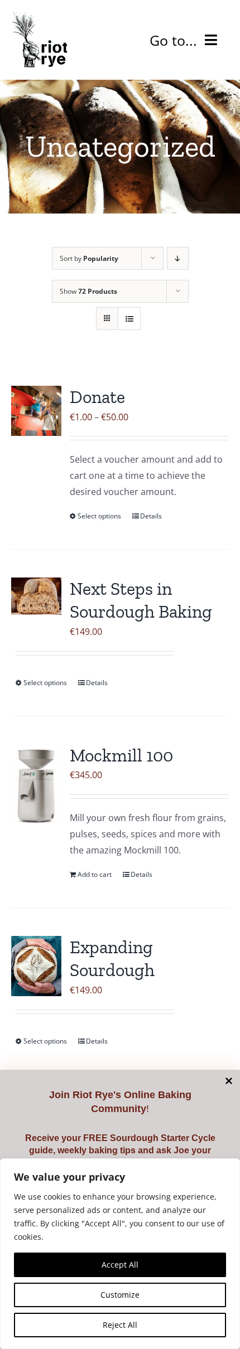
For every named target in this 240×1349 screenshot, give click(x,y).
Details (151, 516)
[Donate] (36, 411)
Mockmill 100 (121, 755)
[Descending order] (178, 258)
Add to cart (95, 874)
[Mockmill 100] (36, 785)
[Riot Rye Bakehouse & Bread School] (39, 15)
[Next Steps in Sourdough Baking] (36, 596)
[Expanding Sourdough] (36, 966)
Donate (97, 396)
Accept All (120, 1264)
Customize (120, 1294)
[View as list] (129, 318)
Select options (99, 516)
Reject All (120, 1324)
